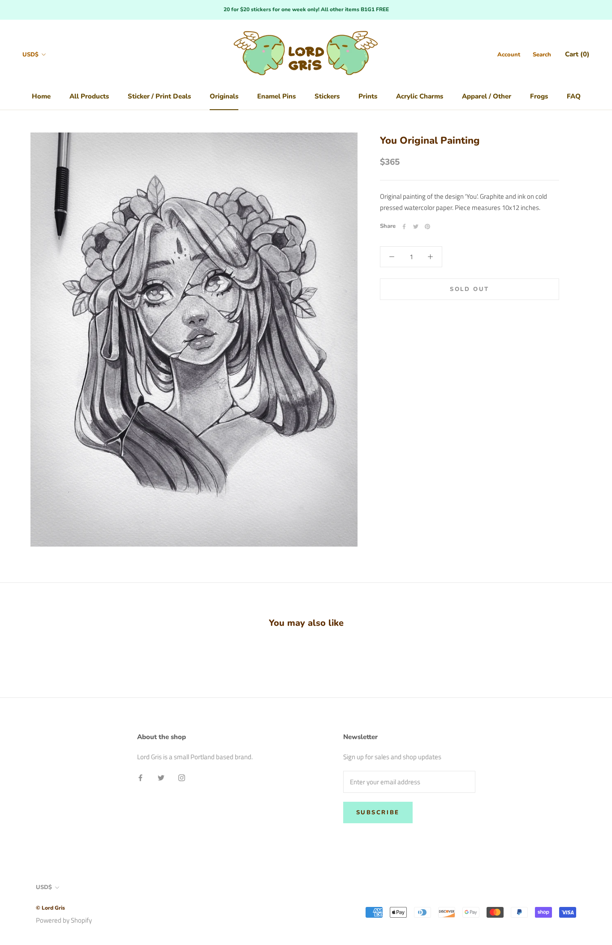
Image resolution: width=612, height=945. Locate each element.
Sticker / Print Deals (159, 96)
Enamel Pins (276, 96)
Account (508, 55)
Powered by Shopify (64, 920)
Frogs (539, 96)
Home (41, 96)
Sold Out (469, 289)
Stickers (327, 96)
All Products (89, 96)
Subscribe (378, 812)
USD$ (30, 55)
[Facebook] (404, 226)
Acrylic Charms (419, 96)
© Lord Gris (50, 907)
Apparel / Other (486, 96)
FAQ (574, 96)
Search (542, 55)
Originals (224, 96)
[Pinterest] (427, 226)
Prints (367, 96)
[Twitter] (415, 226)
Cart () (577, 54)
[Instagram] (181, 777)
